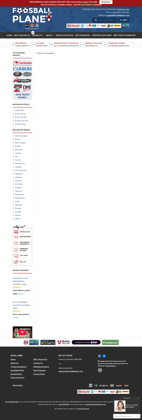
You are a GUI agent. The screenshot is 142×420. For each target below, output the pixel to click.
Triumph (18, 212)
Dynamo (18, 153)
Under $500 (19, 110)
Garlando (18, 167)
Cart (124, 20)
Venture (18, 215)
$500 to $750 (20, 114)
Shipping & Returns (101, 35)
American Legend (21, 136)
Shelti (17, 201)
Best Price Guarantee (124, 35)
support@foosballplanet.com (118, 15)
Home (9, 35)
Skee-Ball (18, 205)
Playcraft (18, 191)
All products (18, 385)
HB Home (18, 177)
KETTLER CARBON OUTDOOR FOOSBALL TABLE (21, 305)
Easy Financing (82, 35)
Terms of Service (17, 377)
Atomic (17, 139)
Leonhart (18, 188)
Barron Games (20, 143)
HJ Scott (18, 181)
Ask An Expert (16, 374)
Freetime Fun (20, 163)
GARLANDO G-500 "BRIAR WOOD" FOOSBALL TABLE (20, 281)
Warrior (18, 219)
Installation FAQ (64, 35)
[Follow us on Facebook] (99, 356)
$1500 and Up (20, 124)
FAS (16, 156)
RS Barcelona (20, 198)
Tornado (18, 208)
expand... (21, 294)
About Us (14, 363)
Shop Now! (106, 2)
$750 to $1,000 (21, 117)
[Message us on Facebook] (104, 356)
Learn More (111, 366)
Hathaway (19, 174)
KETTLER (18, 184)
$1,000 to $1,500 (21, 121)
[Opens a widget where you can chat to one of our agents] (126, 407)
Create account (123, 9)
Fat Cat (18, 160)
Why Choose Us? (22, 35)
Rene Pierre (19, 194)
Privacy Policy (39, 374)
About (49, 35)
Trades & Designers (19, 367)
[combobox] (106, 20)
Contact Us (38, 363)
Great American (21, 170)
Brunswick (19, 150)
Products (37, 35)
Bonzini (18, 146)
